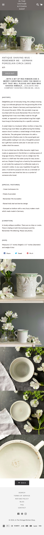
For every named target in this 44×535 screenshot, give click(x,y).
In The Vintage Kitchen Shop (22, 5)
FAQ (22, 505)
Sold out (9, 73)
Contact (22, 508)
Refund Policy (22, 499)
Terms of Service (22, 496)
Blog (22, 502)
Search (22, 492)
